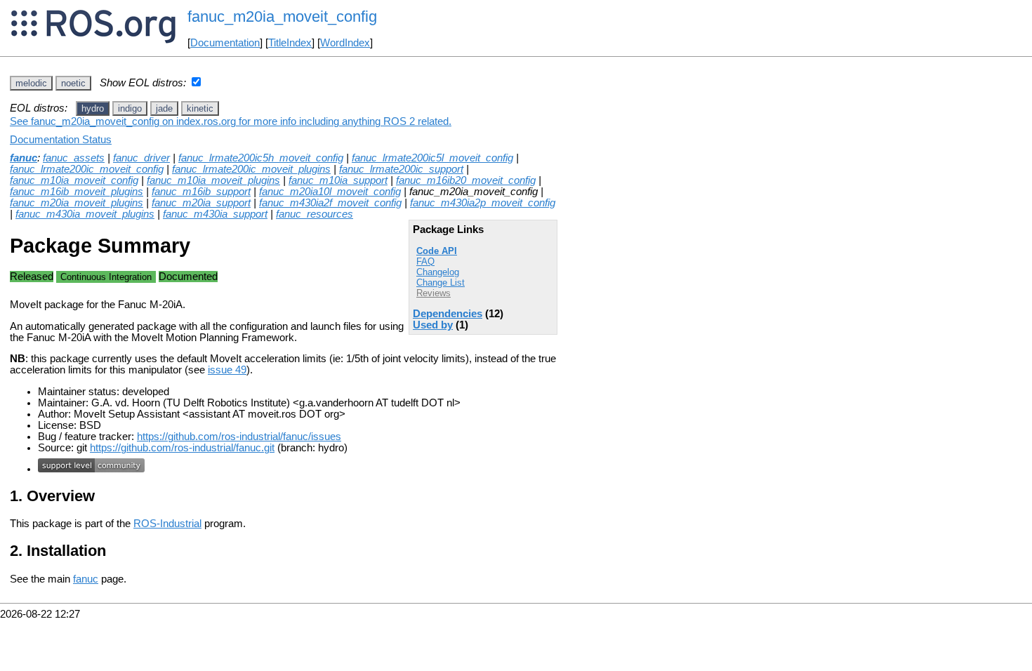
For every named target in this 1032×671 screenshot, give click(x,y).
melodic (31, 83)
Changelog (437, 272)
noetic (73, 83)
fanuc (23, 158)
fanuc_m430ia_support (215, 214)
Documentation (225, 42)
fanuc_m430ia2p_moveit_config (482, 202)
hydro (92, 108)
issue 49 (227, 370)
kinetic (200, 108)
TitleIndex (290, 42)
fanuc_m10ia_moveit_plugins (213, 180)
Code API (436, 251)
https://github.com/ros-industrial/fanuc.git (182, 447)
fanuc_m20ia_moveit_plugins (76, 202)
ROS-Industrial (167, 523)
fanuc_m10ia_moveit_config (74, 180)
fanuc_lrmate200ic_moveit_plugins (251, 169)
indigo (130, 108)
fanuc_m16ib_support (201, 191)
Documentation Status (61, 139)
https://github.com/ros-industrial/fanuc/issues (239, 436)
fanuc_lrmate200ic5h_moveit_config (260, 158)
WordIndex (345, 42)
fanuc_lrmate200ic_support (401, 169)
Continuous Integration (106, 277)
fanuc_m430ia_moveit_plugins (84, 214)
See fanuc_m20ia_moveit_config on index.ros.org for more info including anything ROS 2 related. (230, 121)
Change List (440, 282)
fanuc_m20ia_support (201, 202)
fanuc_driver (141, 158)
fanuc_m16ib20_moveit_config (466, 180)
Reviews (433, 293)
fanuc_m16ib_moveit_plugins (76, 191)
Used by (433, 325)
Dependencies (447, 313)
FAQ (425, 261)
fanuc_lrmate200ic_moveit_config (87, 169)
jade (164, 108)
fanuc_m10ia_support (338, 180)
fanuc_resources (314, 214)
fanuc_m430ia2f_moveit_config (330, 202)
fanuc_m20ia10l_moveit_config (330, 191)
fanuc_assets (74, 158)
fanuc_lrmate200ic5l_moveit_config (432, 158)
